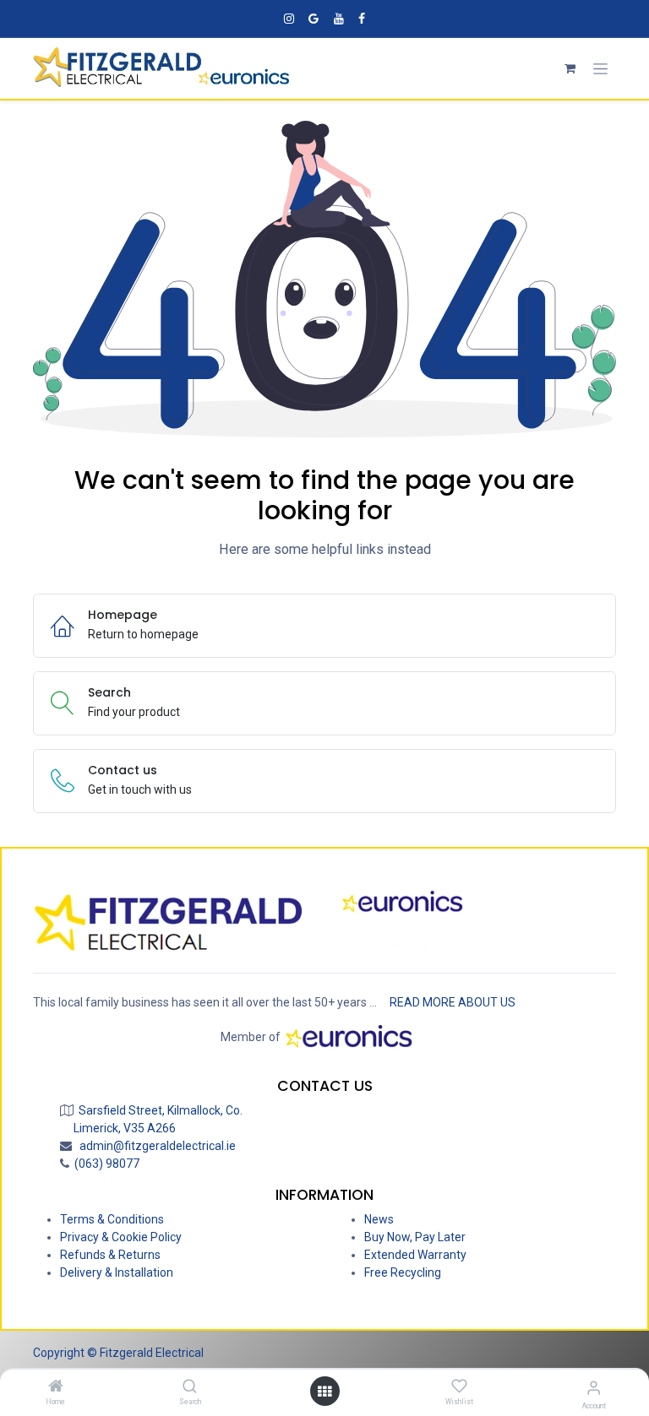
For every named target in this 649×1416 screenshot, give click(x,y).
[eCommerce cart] (569, 68)
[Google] (313, 18)
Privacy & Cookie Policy (121, 1237)
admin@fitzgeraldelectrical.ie (155, 1146)
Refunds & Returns (110, 1254)
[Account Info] (594, 1387)
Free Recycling (402, 1272)
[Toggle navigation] (600, 68)
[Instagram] (289, 18)
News (379, 1219)
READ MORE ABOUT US (452, 1002)
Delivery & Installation (116, 1272)
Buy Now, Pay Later (415, 1237)
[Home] (55, 1387)
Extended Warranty (415, 1254)
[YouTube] (338, 18)
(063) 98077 (104, 1163)
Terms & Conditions (112, 1219)
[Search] (190, 1387)
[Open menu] (324, 1391)
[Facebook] (361, 18)
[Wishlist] (459, 1386)
